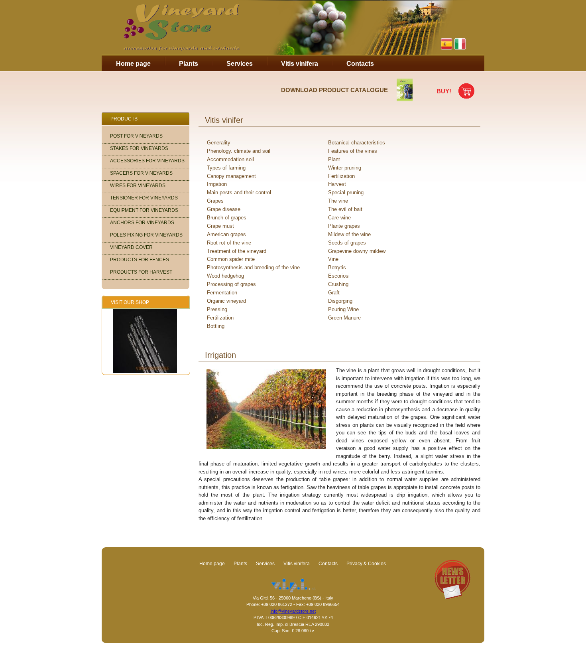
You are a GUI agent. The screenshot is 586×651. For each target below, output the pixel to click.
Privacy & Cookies (366, 563)
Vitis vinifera (299, 63)
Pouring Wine (343, 309)
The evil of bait (345, 209)
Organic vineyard (226, 301)
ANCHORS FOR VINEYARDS (142, 222)
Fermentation (222, 293)
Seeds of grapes (347, 243)
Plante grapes (344, 226)
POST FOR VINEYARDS (136, 136)
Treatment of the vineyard (236, 251)
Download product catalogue (334, 90)
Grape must (220, 226)
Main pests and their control (239, 192)
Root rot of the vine (229, 243)
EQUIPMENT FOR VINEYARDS (144, 210)
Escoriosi (339, 276)
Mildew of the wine (349, 234)
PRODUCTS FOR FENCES (139, 259)
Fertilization (341, 176)
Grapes (215, 201)
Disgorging (340, 301)
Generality (218, 143)
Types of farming (226, 168)
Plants (188, 63)
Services (239, 63)
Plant (334, 159)
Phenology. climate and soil (238, 151)
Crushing (338, 284)
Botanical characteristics (356, 143)
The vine (338, 201)
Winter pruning (344, 168)
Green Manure (344, 318)
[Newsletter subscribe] (452, 597)
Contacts (360, 63)
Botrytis (337, 267)
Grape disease (223, 209)
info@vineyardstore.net (293, 611)
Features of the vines (352, 151)
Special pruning (346, 192)
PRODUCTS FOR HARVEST (141, 272)
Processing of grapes (231, 284)
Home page (133, 63)
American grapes (226, 234)
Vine (333, 259)
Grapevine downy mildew (356, 251)
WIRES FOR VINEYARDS (137, 185)
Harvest (337, 184)
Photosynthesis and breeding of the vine (253, 267)
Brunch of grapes (226, 218)
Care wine (339, 218)
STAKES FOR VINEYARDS (139, 148)
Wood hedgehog (225, 276)
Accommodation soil (230, 159)
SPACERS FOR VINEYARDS (141, 173)
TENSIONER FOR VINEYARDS (144, 198)
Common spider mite (231, 259)
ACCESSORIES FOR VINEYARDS (147, 161)
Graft (334, 293)
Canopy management (231, 176)
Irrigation (217, 184)
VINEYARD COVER (131, 247)
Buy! (444, 91)
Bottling (215, 326)
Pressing (217, 309)
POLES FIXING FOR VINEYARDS (146, 235)
